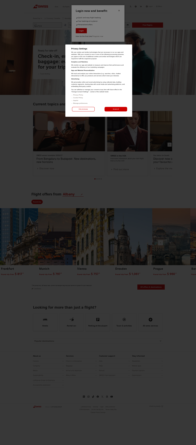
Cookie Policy (78, 97)
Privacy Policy (78, 95)
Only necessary (83, 109)
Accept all (116, 109)
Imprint (75, 100)
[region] (98, 80)
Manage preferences (80, 103)
